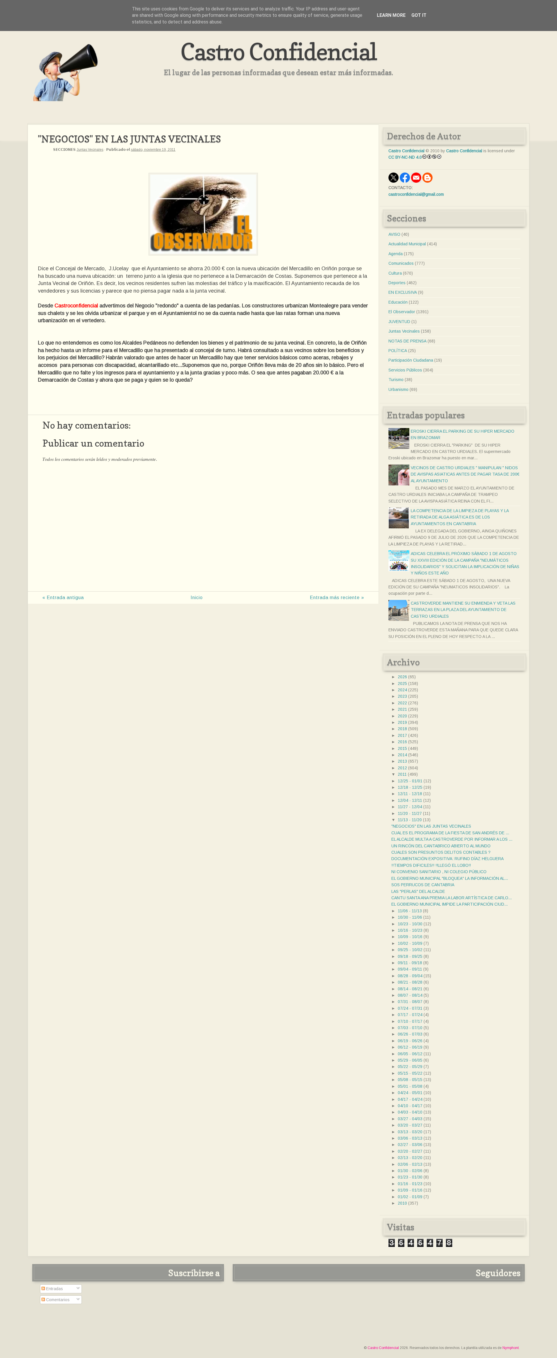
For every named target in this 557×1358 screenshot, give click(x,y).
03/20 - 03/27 (410, 1125)
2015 (402, 748)
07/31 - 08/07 (410, 1001)
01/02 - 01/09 (410, 1196)
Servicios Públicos (405, 370)
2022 (402, 703)
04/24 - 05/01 (410, 1092)
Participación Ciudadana (410, 360)
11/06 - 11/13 (410, 911)
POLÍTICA (397, 350)
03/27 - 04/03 (410, 1118)
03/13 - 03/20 (410, 1131)
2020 (402, 716)
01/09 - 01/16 (410, 1190)
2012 (402, 768)
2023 (402, 696)
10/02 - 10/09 (410, 943)
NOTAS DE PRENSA (407, 341)
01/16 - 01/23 (410, 1183)
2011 (402, 774)
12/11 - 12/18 (410, 793)
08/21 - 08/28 (410, 982)
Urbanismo (398, 389)
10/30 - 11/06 (410, 917)
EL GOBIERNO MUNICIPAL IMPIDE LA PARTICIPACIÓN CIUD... (449, 904)
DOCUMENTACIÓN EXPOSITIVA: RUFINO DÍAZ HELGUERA (447, 858)
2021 (402, 709)
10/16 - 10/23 (410, 930)
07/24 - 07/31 (410, 1008)
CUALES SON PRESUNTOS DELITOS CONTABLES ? (441, 852)
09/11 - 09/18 (410, 962)
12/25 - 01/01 (410, 781)
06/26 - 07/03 (410, 1034)
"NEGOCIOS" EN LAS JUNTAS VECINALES (431, 826)
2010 (402, 1203)
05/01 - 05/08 (410, 1086)
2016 (402, 741)
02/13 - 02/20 (410, 1157)
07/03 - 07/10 (410, 1027)
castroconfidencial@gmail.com (416, 194)
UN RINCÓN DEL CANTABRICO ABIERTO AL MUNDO (441, 846)
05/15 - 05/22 (410, 1073)
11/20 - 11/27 (410, 813)
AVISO (394, 234)
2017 (402, 735)
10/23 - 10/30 (410, 924)
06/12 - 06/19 (410, 1047)
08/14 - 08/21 (410, 989)
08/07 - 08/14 (410, 995)
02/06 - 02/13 (410, 1164)
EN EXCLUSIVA (402, 292)
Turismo (396, 379)
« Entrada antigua (63, 597)
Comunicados (401, 263)
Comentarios (57, 1299)
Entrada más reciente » (337, 597)
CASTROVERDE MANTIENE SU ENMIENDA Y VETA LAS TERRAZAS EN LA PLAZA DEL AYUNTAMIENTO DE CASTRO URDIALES (463, 610)
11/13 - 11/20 (410, 819)
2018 (402, 728)
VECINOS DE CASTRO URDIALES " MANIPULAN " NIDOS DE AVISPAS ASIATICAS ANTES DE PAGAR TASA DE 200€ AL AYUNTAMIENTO (465, 474)
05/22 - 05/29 (410, 1066)
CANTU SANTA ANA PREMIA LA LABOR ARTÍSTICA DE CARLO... (451, 897)
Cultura (395, 273)
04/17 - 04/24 (410, 1099)
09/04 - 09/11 (410, 969)
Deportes (397, 282)
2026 (402, 677)
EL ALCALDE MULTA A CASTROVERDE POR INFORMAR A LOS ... (451, 839)
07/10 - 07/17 (410, 1021)
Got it (418, 15)
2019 (402, 722)
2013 (402, 761)
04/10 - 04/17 (410, 1105)
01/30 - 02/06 (410, 1170)
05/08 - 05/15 (410, 1079)
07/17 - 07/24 (410, 1014)
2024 (402, 690)
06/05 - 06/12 (410, 1053)
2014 (402, 755)
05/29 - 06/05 (410, 1060)
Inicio (197, 597)
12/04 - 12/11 (410, 800)
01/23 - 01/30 (410, 1177)
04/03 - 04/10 (410, 1112)
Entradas (54, 1288)
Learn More (391, 15)
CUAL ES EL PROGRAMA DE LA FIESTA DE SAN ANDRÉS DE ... (450, 833)
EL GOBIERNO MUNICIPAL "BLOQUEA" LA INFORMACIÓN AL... (449, 878)
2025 (402, 683)
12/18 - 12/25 (410, 787)
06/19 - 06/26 (410, 1040)
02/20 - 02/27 (410, 1151)
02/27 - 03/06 (410, 1144)
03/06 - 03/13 (410, 1138)
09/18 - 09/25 (410, 956)
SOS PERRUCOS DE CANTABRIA (422, 884)
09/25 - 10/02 (410, 949)
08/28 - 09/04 (410, 975)
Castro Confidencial (278, 51)
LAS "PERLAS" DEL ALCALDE (418, 891)
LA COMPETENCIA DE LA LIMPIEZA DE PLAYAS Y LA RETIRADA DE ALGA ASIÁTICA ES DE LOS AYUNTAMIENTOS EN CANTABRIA (460, 517)
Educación (398, 302)
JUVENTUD (399, 321)
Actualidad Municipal (407, 244)
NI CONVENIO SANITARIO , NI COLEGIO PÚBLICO (439, 871)
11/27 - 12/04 (410, 806)
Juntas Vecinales (90, 150)
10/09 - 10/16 (410, 936)
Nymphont (510, 1348)
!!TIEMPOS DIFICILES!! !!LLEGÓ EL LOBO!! (431, 865)
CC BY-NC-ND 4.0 (405, 157)
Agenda (395, 253)
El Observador (401, 311)
